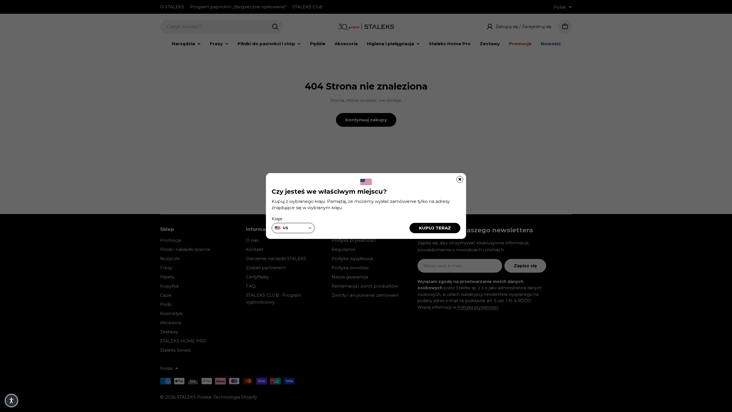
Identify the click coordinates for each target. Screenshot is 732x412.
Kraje (277, 218)
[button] (11, 400)
